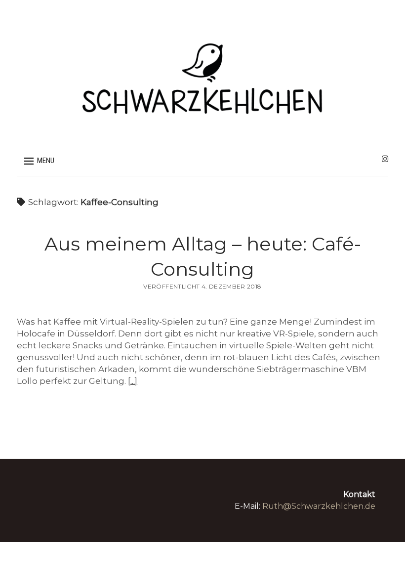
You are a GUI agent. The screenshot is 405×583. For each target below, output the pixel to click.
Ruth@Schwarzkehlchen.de (318, 506)
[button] (39, 161)
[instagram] (385, 159)
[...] (132, 381)
